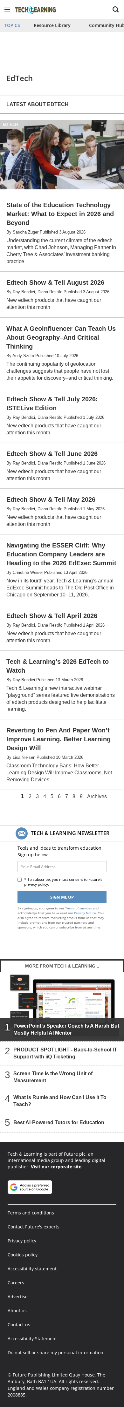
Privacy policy (22, 1241)
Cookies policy (23, 1255)
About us (17, 1311)
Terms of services (79, 908)
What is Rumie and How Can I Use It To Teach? (60, 1101)
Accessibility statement (32, 1269)
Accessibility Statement (32, 1339)
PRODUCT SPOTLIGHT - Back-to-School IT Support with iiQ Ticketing (65, 1053)
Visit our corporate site (56, 1167)
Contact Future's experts (33, 1227)
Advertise (18, 1297)
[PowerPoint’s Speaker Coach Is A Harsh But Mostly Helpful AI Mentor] (62, 1006)
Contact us (19, 1325)
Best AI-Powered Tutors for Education (58, 1122)
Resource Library (52, 25)
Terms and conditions (31, 1213)
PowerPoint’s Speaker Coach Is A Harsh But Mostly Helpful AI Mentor (66, 1029)
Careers (16, 1283)
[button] (7, 9)
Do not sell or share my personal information (55, 1352)
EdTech (10, 124)
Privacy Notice (85, 913)
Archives (97, 796)
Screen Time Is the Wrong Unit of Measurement (53, 1077)
